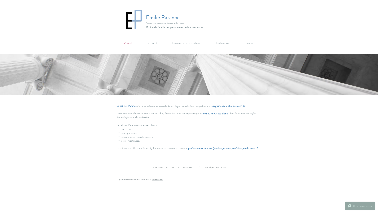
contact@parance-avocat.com (215, 167)
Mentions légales (157, 179)
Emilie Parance (163, 17)
